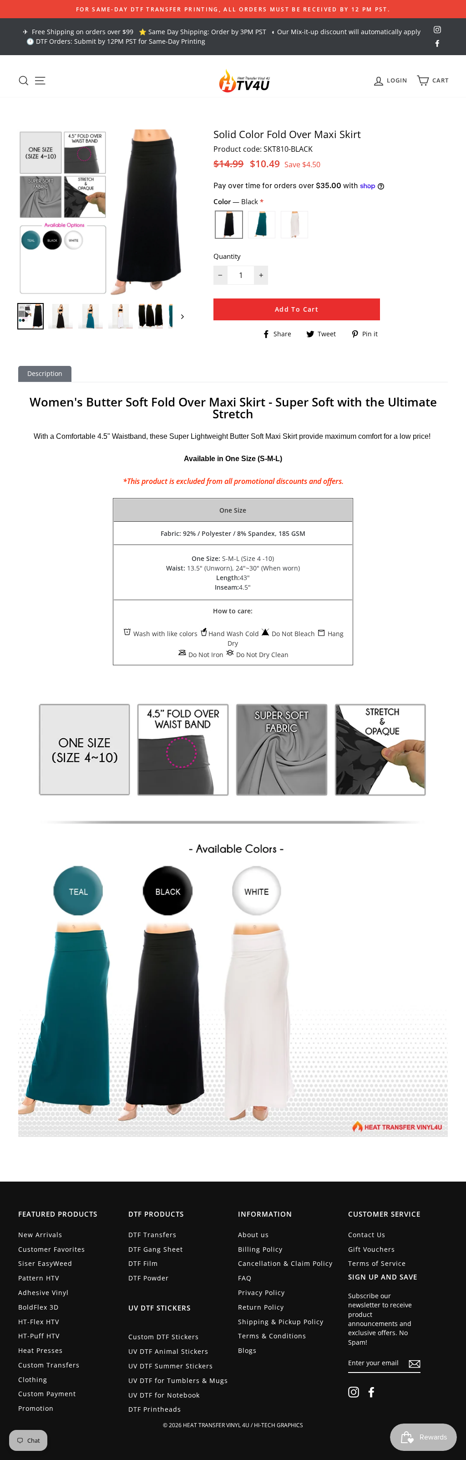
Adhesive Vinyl (43, 1292)
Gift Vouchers (371, 1249)
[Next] (178, 316)
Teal (261, 224)
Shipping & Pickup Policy (281, 1321)
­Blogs (247, 1350)
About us (253, 1234)
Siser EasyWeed (45, 1263)
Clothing (32, 1379)
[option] (233, 9)
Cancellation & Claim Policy (285, 1263)
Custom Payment (47, 1393)
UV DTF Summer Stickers (170, 1366)
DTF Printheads (154, 1409)
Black (229, 224)
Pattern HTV (38, 1278)
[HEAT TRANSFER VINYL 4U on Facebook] (371, 1392)
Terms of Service (377, 1263)
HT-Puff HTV (39, 1335)
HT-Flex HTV (38, 1321)
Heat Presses (40, 1350)
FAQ (245, 1278)
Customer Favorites (51, 1249)
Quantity (227, 256)
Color (236, 201)
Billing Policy (260, 1249)
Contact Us (366, 1234)
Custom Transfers (49, 1365)
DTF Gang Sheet (155, 1249)
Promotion (36, 1408)
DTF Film (143, 1263)
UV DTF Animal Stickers (168, 1351)
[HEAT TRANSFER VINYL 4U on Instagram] (353, 1392)
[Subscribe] (414, 1363)
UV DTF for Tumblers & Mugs (178, 1380)
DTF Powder (148, 1278)
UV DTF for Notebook (164, 1395)
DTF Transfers (152, 1234)
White (294, 224)
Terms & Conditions (272, 1335)
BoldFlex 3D (38, 1307)
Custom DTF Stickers (163, 1336)
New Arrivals (40, 1234)
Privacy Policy (261, 1292)
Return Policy (261, 1307)
